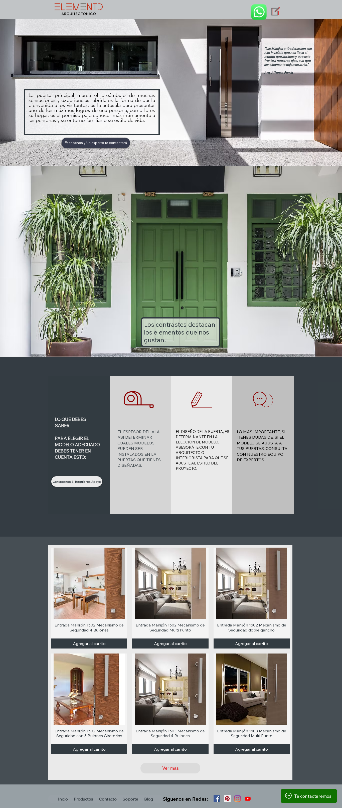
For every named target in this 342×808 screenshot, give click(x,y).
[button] (83, 799)
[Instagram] (237, 798)
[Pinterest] (227, 798)
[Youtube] (247, 798)
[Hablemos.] (259, 12)
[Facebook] (217, 798)
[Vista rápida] (89, 583)
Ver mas (170, 768)
